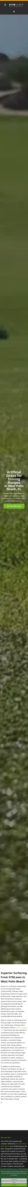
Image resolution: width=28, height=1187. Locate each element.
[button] (14, 11)
